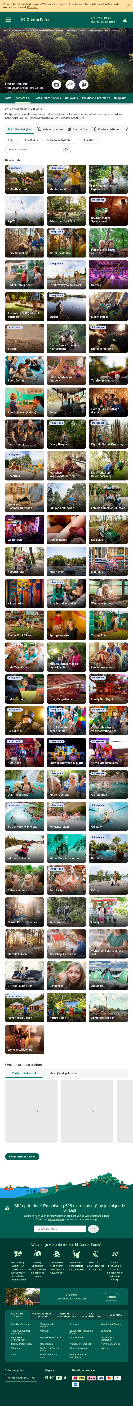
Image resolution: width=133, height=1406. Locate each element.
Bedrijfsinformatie (20, 1324)
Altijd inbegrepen (78, 1348)
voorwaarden (56, 1219)
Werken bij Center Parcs (49, 1349)
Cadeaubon (46, 1344)
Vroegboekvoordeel (80, 1344)
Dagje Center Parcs (50, 1337)
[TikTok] (65, 1378)
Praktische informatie (96, 98)
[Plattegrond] (83, 84)
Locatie (88, 140)
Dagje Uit (120, 98)
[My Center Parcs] (125, 20)
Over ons (74, 1324)
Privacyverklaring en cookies (20, 1331)
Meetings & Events (111, 1324)
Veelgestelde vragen (47, 1325)
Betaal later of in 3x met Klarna (79, 1355)
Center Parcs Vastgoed (107, 1338)
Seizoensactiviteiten (59, 140)
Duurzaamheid (77, 1337)
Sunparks (106, 1330)
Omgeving (71, 98)
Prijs (10, 140)
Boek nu (32, 7)
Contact (44, 1330)
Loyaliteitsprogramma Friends (81, 1331)
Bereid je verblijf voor (48, 1355)
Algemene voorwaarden (18, 1338)
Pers (13, 1354)
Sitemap (15, 1348)
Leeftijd (30, 140)
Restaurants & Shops (48, 98)
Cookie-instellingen (21, 1344)
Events (104, 1348)
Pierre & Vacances (110, 1344)
